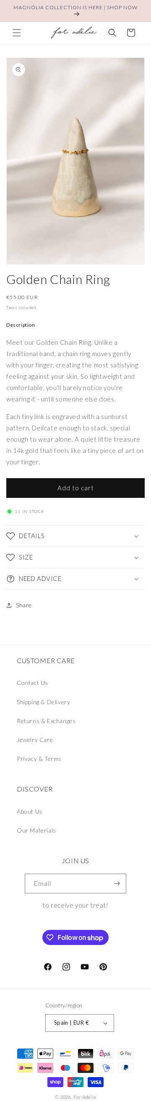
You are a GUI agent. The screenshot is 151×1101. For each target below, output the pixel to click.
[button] (17, 32)
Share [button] (24, 605)
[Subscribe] (116, 883)
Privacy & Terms (39, 758)
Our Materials (36, 830)
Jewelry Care (35, 739)
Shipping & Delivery (43, 701)
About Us (30, 811)
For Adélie (84, 1097)
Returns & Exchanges (46, 720)
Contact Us (32, 682)
